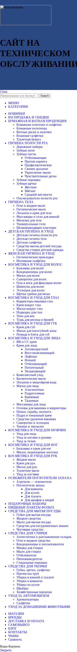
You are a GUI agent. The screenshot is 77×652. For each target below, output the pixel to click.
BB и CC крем (26, 341)
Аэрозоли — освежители (34, 481)
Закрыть (5, 650)
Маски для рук (26, 467)
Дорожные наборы (29, 146)
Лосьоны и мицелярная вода (36, 382)
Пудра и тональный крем (34, 415)
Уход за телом (26, 441)
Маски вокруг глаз (29, 308)
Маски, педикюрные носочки (37, 452)
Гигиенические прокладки (35, 257)
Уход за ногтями (27, 474)
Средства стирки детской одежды (39, 249)
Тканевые (31, 400)
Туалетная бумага (28, 139)
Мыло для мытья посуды (33, 522)
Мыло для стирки (28, 551)
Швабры (22, 588)
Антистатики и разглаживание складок (43, 537)
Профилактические (38, 165)
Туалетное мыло (27, 470)
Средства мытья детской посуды (39, 246)
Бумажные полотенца (31, 128)
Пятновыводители (29, 559)
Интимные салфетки (30, 261)
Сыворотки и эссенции (32, 422)
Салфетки (23, 603)
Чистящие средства (29, 529)
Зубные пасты (26, 154)
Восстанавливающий (39, 353)
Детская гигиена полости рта (36, 235)
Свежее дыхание (36, 169)
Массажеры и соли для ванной (37, 216)
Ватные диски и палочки (34, 132)
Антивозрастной (36, 349)
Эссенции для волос (30, 290)
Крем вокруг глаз (28, 305)
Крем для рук (25, 463)
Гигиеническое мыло (31, 209)
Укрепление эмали (38, 172)
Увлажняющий (35, 371)
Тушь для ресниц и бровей (35, 319)
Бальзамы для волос (30, 268)
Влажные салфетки (29, 135)
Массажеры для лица (31, 404)
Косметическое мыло (31, 378)
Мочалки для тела (28, 220)
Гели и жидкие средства (33, 540)
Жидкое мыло (26, 459)
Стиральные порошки (31, 562)
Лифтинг (31, 356)
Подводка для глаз (29, 312)
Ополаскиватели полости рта (36, 198)
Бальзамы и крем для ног (33, 448)
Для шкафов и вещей (39, 500)
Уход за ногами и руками (33, 437)
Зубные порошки (28, 180)
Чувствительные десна (40, 176)
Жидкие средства (28, 518)
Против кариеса (36, 161)
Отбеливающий (36, 364)
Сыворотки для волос (31, 279)
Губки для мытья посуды (33, 514)
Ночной (30, 360)
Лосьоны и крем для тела (34, 213)
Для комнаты (34, 489)
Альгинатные (34, 389)
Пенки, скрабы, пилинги (33, 411)
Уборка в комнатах (29, 581)
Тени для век (25, 316)
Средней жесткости (38, 194)
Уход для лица (26, 433)
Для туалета (33, 496)
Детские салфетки (29, 242)
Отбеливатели (26, 555)
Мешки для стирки (29, 548)
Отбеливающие (35, 157)
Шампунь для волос (30, 286)
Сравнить (15, 639)
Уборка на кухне (28, 584)
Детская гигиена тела (31, 238)
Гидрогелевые (34, 393)
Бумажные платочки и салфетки (39, 124)
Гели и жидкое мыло (30, 205)
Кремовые (32, 397)
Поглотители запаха (30, 485)
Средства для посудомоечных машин (42, 525)
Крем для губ (25, 327)
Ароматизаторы (27, 599)
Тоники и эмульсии (30, 426)
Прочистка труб (27, 573)
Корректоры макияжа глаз (34, 301)
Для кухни (32, 492)
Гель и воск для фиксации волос (39, 283)
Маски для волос (28, 275)
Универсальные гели (31, 224)
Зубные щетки (26, 183)
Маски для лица (27, 386)
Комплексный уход (29, 375)
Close (3, 91)
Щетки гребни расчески (33, 294)
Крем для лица (26, 345)
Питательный (34, 367)
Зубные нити (25, 150)
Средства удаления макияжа (36, 419)
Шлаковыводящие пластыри (36, 227)
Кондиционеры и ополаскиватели (40, 544)
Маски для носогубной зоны (36, 330)
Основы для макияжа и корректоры (41, 408)
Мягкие (30, 191)
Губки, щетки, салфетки (33, 570)
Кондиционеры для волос (34, 272)
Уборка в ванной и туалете (35, 577)
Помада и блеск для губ (32, 334)
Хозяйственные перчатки (34, 592)
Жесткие (31, 187)
